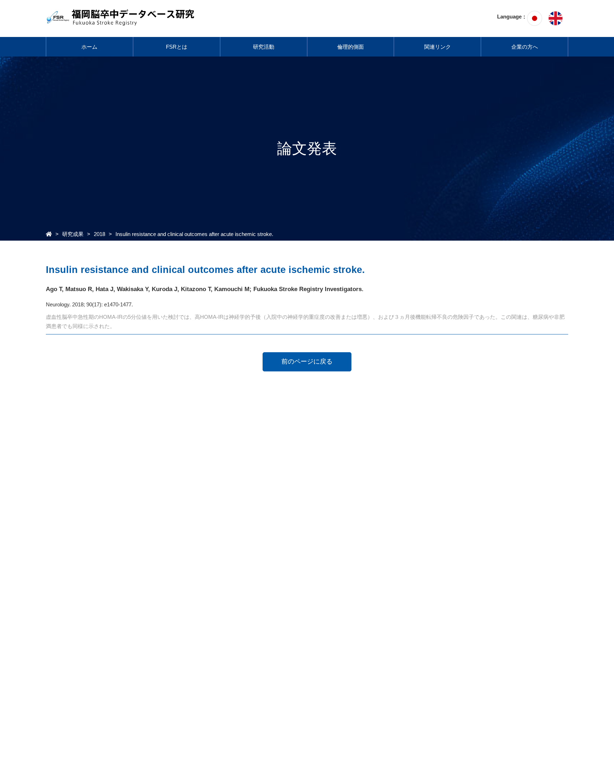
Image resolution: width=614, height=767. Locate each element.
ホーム (89, 47)
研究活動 (263, 47)
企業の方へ (524, 47)
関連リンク (437, 47)
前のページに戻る (307, 361)
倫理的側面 (350, 47)
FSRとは (176, 47)
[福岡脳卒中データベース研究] (121, 22)
